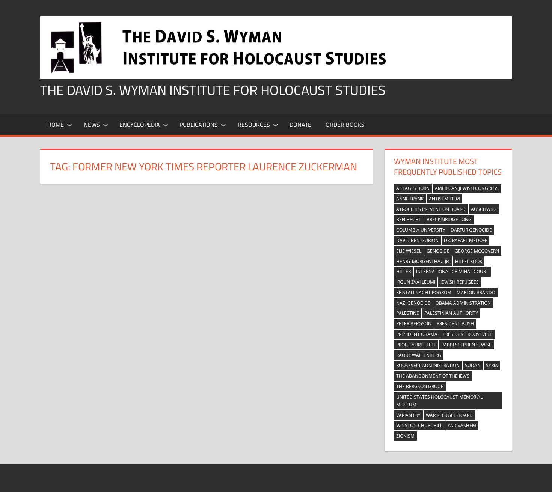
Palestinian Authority (451, 313)
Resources (254, 124)
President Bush (455, 323)
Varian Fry (408, 415)
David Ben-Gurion (417, 240)
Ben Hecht (408, 219)
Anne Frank (410, 199)
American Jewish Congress (467, 188)
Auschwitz (484, 209)
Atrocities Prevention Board (431, 209)
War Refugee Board (449, 415)
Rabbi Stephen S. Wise (466, 345)
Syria (492, 365)
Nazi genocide (413, 303)
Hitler (403, 271)
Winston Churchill (419, 425)
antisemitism (444, 199)
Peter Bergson (413, 323)
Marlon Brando (476, 292)
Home (55, 124)
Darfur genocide (471, 230)
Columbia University (420, 230)
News (92, 124)
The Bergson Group (419, 386)
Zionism (405, 436)
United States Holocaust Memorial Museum (439, 401)
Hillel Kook (468, 261)
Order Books (345, 124)
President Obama (416, 334)
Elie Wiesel (408, 251)
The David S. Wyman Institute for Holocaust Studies (213, 90)
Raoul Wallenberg (418, 355)
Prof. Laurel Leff (416, 345)
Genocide (438, 251)
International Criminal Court (452, 271)
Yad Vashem (462, 425)
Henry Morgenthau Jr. (423, 261)
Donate (300, 124)
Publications (198, 124)
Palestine (407, 313)
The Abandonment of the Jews (432, 376)
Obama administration (463, 303)
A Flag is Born (413, 188)
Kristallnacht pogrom (423, 292)
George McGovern (477, 251)
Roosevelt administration (428, 365)
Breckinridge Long (449, 219)
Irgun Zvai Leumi (415, 282)
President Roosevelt (467, 334)
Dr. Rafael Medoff (465, 240)
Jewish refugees (459, 282)
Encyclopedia (139, 124)
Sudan (473, 365)
